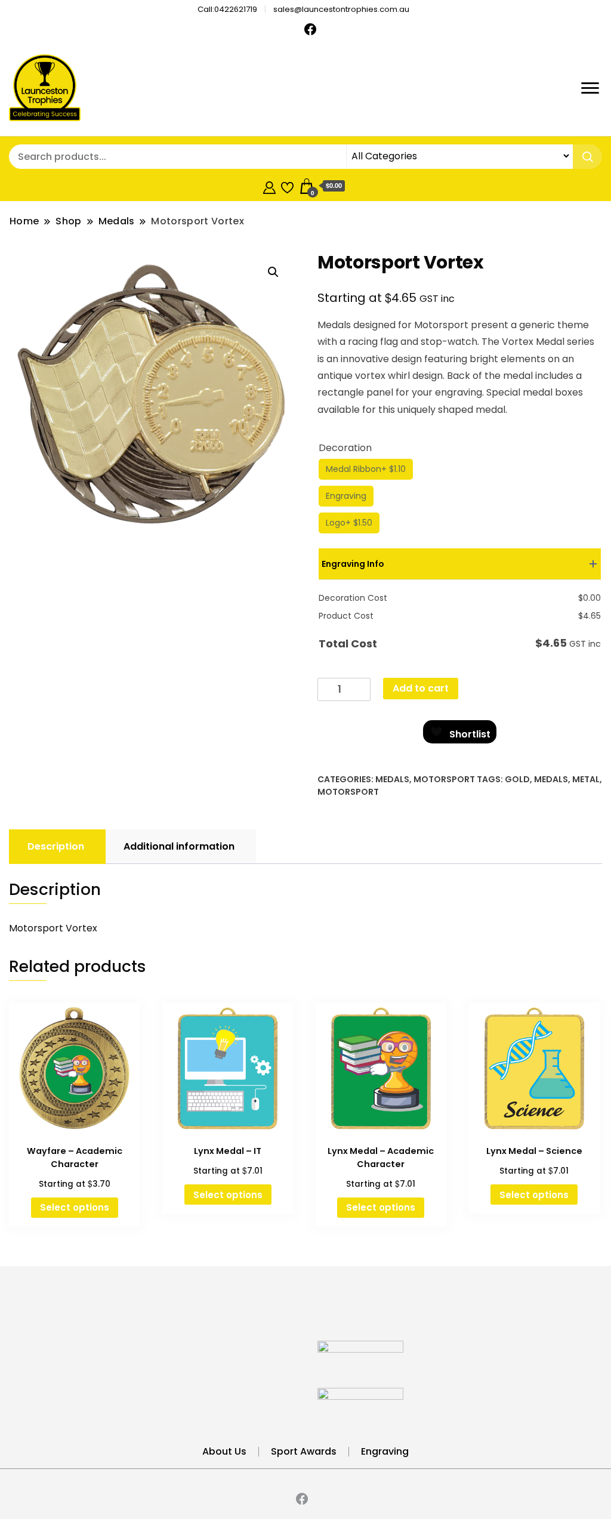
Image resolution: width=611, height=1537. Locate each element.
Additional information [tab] (179, 846)
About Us (224, 1451)
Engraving (385, 1451)
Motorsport (444, 779)
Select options (74, 1207)
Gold (517, 779)
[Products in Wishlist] (287, 185)
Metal (586, 779)
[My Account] (269, 185)
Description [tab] (55, 846)
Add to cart (421, 688)
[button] (273, 272)
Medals (392, 779)
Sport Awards (304, 1451)
